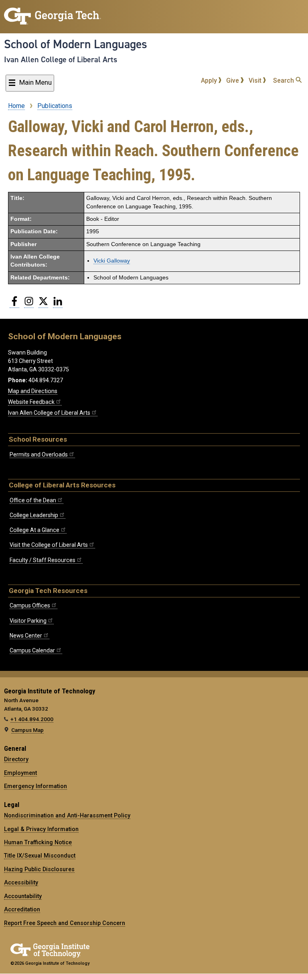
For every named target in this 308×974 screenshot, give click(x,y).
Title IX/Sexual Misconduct (39, 855)
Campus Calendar (32, 650)
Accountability (23, 896)
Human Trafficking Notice (38, 842)
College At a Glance (34, 530)
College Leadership (34, 515)
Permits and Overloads (39, 454)
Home (16, 106)
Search (284, 80)
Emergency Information (35, 786)
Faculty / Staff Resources (42, 560)
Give (233, 80)
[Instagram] (29, 304)
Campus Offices (30, 605)
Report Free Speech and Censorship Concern (64, 923)
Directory (16, 759)
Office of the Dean (33, 500)
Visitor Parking (28, 620)
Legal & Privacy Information (41, 829)
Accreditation (22, 909)
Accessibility (21, 882)
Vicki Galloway (111, 261)
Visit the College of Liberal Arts (49, 545)
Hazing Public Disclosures (39, 869)
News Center (26, 635)
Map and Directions (32, 391)
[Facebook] (14, 304)
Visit (256, 80)
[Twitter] (43, 304)
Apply (210, 80)
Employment (20, 773)
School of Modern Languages (75, 44)
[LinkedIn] (58, 304)
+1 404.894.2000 (31, 719)
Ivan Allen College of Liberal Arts (60, 59)
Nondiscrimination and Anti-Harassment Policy (67, 815)
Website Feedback (31, 402)
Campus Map (27, 730)
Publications (54, 106)
